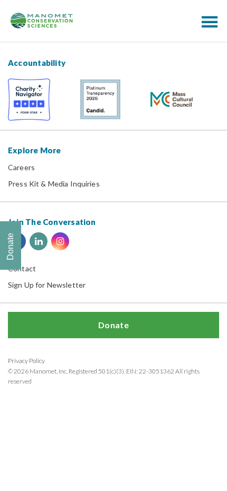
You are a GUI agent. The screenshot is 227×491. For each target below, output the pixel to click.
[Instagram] (60, 241)
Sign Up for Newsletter (47, 284)
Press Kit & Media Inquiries (54, 183)
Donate (113, 325)
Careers (21, 167)
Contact (22, 268)
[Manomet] (42, 20)
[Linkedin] (39, 241)
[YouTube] (82, 241)
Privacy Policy (26, 361)
